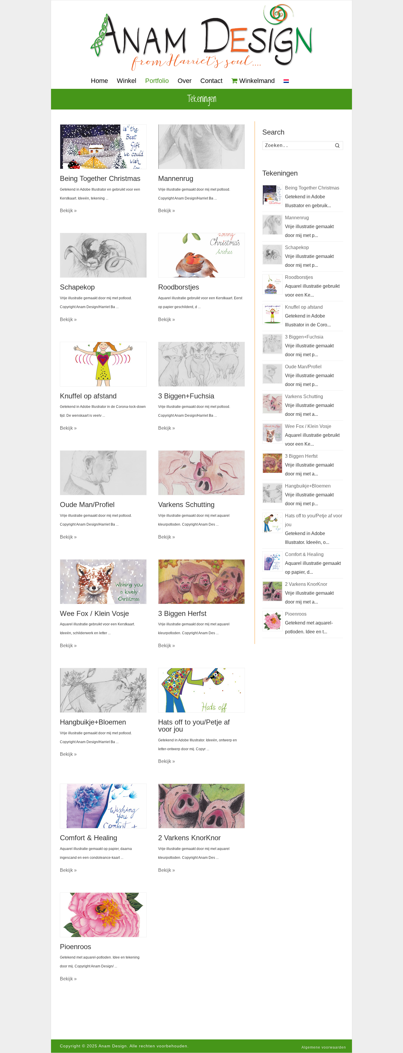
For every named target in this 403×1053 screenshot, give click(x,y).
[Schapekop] (103, 255)
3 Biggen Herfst (182, 613)
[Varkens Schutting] (201, 472)
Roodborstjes (178, 287)
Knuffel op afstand (88, 396)
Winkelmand (257, 80)
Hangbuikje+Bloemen (93, 722)
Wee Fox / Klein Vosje (94, 613)
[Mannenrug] (201, 146)
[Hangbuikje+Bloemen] (103, 690)
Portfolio (157, 80)
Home (99, 80)
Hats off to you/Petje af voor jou (194, 725)
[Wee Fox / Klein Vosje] (103, 581)
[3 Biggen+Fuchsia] (201, 364)
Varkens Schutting (186, 504)
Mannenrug (175, 178)
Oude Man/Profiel (87, 504)
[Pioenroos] (103, 914)
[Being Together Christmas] (103, 146)
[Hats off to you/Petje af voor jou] (201, 690)
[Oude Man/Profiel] (103, 472)
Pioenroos (75, 947)
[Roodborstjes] (201, 255)
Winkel (126, 80)
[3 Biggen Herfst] (201, 581)
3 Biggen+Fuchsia (186, 396)
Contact (211, 80)
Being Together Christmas (100, 178)
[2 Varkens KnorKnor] (201, 806)
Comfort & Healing (88, 838)
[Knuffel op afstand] (103, 364)
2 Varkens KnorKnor (189, 838)
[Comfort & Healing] (103, 806)
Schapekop (77, 287)
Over (184, 80)
